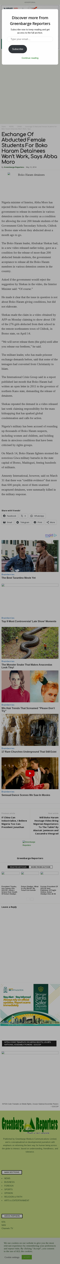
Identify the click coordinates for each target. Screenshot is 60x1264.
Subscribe (17, 49)
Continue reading (30, 58)
